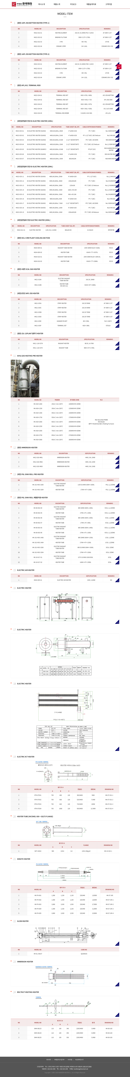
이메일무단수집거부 (59, 1059)
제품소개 (57, 4)
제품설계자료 (91, 4)
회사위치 (48, 1059)
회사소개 (41, 4)
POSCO (73, 4)
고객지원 (108, 4)
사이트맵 (70, 1059)
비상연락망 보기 (79, 1059)
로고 (22, 4)
